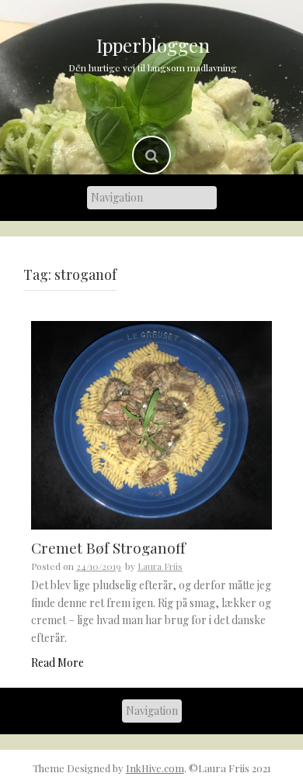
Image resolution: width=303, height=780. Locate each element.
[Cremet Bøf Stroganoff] (151, 423)
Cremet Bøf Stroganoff (108, 547)
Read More (57, 662)
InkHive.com (155, 768)
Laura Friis (160, 566)
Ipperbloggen (153, 45)
